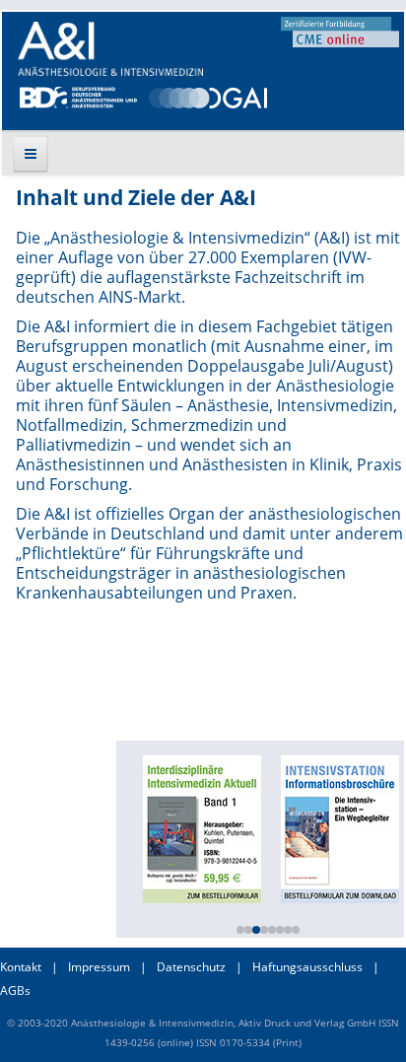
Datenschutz (191, 966)
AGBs (15, 990)
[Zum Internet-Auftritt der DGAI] (207, 95)
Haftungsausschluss (307, 966)
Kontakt (20, 966)
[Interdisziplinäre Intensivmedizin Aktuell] (200, 827)
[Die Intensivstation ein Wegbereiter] (338, 827)
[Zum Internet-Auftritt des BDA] (78, 95)
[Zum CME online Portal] (340, 30)
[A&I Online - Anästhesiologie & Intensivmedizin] (110, 49)
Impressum (99, 966)
